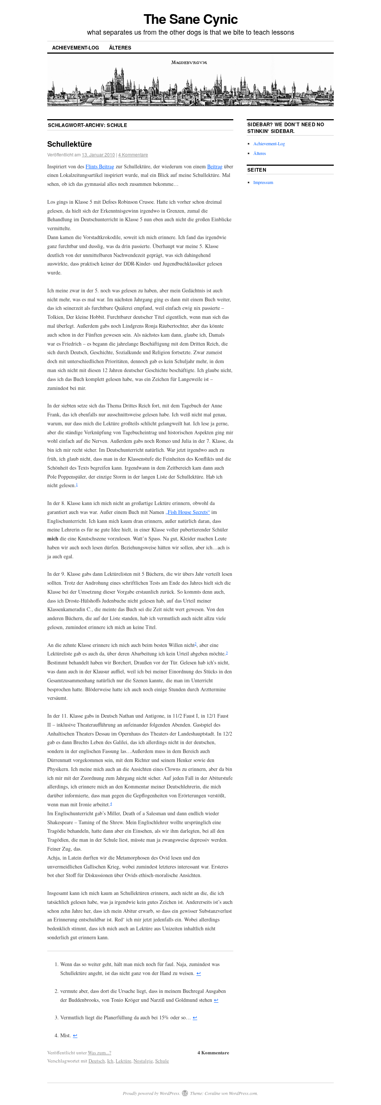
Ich (110, 1060)
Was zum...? (99, 1052)
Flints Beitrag (100, 166)
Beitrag (214, 166)
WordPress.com (243, 1093)
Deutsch (97, 1060)
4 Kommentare (133, 154)
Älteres (120, 47)
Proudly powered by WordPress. (151, 1093)
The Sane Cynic (191, 18)
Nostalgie (143, 1060)
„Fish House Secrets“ (188, 511)
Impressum (263, 182)
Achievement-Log (75, 47)
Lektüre (123, 1060)
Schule (162, 1060)
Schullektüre (69, 143)
